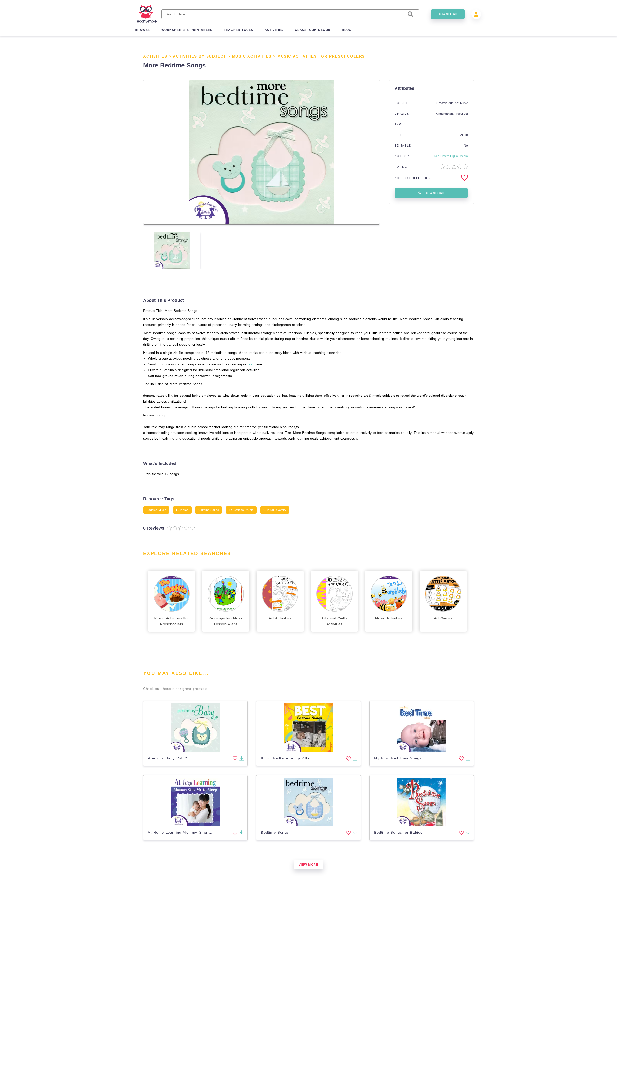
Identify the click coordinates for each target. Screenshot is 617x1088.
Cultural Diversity (274, 510)
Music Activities (252, 56)
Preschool (461, 113)
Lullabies (182, 510)
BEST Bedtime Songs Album (287, 758)
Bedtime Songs (275, 832)
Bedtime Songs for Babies (398, 832)
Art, (457, 103)
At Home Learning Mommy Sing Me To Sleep (190, 832)
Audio (464, 135)
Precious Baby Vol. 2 (167, 758)
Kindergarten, (445, 113)
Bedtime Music (156, 510)
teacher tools (238, 30)
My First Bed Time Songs (398, 758)
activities (274, 30)
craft (251, 364)
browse (142, 30)
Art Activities (280, 618)
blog (347, 30)
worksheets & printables (187, 30)
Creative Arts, (445, 103)
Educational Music (241, 510)
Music (464, 103)
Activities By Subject (199, 56)
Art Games (443, 618)
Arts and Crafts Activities (334, 621)
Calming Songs (208, 510)
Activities (155, 56)
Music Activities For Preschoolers (321, 56)
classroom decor (313, 30)
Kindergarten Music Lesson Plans (225, 621)
